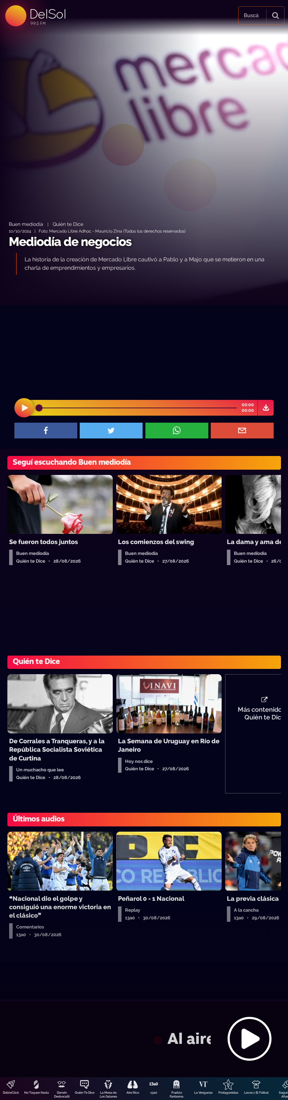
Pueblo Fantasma (176, 1094)
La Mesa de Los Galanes (108, 1094)
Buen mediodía (26, 224)
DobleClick (11, 1092)
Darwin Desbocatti (62, 1094)
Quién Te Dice (84, 1092)
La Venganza (203, 1092)
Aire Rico (132, 1092)
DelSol (47, 14)
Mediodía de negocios (70, 241)
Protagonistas (228, 1092)
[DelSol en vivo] (144, 1038)
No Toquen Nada (36, 1092)
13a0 (153, 1092)
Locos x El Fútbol (256, 1092)
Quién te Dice (68, 224)
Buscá (251, 15)
